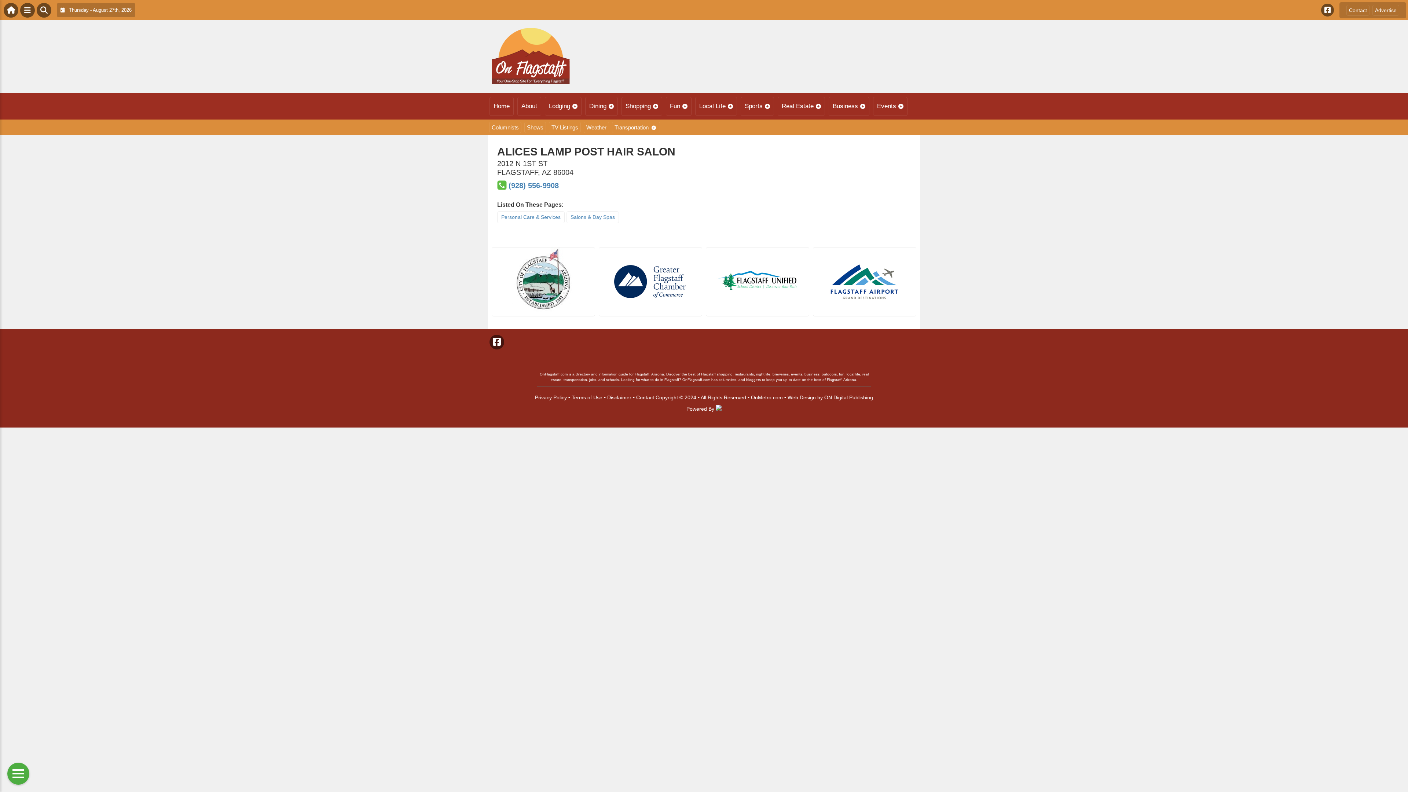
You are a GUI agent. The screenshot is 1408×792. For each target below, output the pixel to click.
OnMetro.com (767, 397)
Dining (597, 106)
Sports (754, 106)
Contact (1358, 10)
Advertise (1386, 10)
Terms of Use (587, 397)
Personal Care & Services (531, 217)
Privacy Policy (551, 397)
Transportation (632, 127)
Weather (596, 127)
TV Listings (564, 127)
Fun (675, 106)
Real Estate (798, 106)
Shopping (638, 106)
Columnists (505, 127)
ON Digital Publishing (848, 397)
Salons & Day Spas (593, 217)
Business (845, 106)
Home (502, 106)
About (529, 106)
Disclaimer (619, 397)
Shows (535, 127)
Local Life (712, 106)
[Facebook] (1327, 10)
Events (886, 106)
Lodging (559, 106)
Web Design (802, 397)
